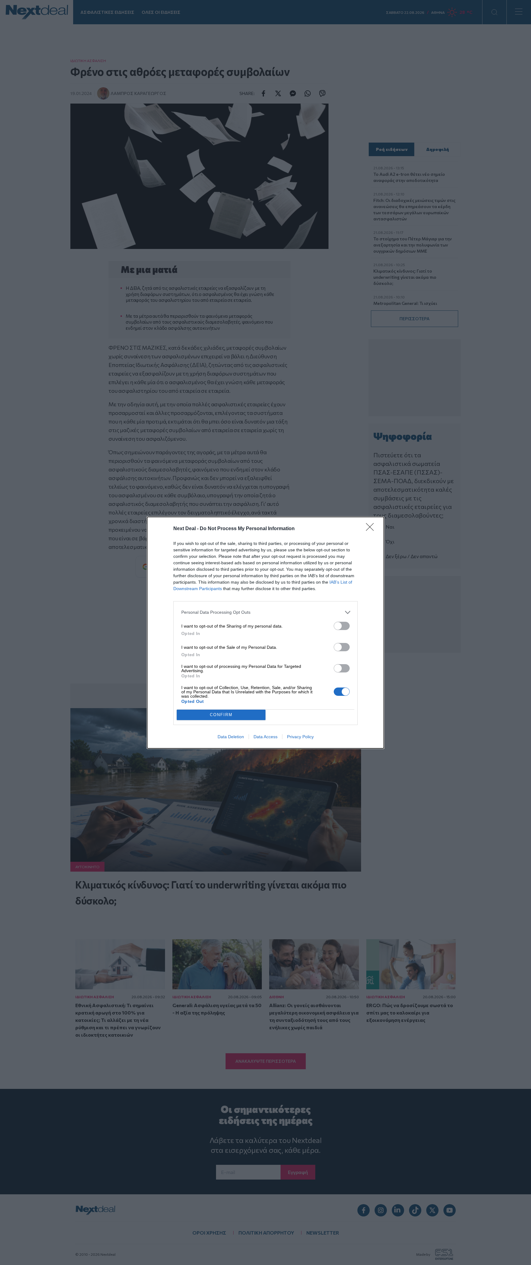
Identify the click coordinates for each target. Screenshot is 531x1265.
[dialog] (265, 632)
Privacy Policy (300, 736)
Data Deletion (231, 736)
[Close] (372, 529)
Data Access (265, 736)
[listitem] (265, 612)
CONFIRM (221, 714)
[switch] (342, 626)
